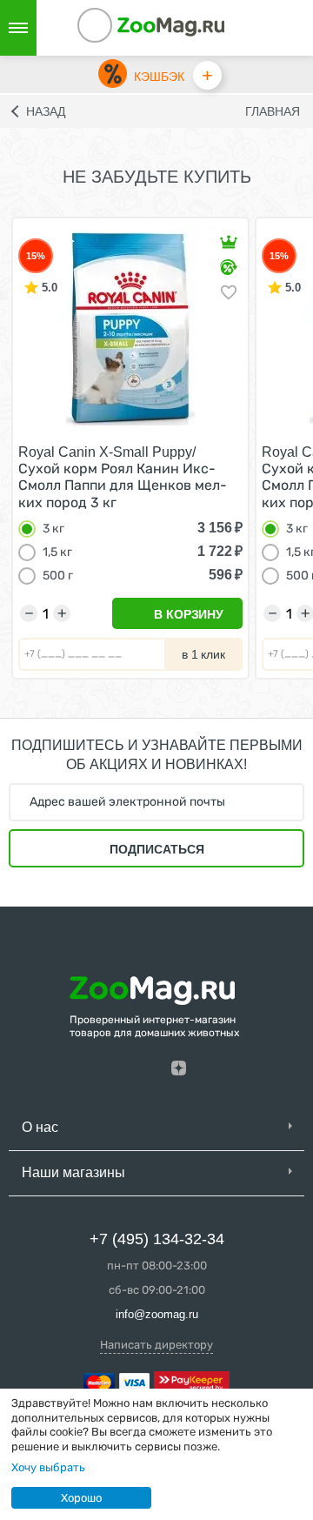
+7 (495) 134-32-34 (157, 1239)
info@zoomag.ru (157, 1314)
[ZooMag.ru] (171, 25)
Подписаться (157, 849)
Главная (272, 111)
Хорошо (81, 1497)
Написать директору (156, 1344)
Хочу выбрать (48, 1467)
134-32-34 (118, 27)
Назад (45, 111)
